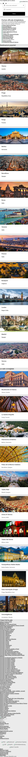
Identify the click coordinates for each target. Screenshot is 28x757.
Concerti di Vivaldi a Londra (7, 661)
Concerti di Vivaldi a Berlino (7, 659)
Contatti (2, 736)
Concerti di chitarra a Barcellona (9, 669)
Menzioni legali (4, 750)
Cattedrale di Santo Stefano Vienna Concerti (12, 625)
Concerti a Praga (4, 643)
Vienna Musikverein (5, 716)
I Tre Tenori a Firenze (5, 685)
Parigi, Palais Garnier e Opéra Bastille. (10, 713)
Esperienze (3, 733)
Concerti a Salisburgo (6, 645)
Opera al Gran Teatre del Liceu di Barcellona (12, 698)
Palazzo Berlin (4, 712)
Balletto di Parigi (4, 623)
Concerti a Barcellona (6, 633)
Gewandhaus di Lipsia (6, 683)
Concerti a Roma (4, 644)
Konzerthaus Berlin (5, 687)
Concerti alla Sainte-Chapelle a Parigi (10, 652)
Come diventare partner (6, 731)
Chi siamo (3, 722)
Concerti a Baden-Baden (6, 631)
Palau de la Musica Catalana (8, 711)
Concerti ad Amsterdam (6, 650)
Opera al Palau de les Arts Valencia (9, 701)
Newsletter (3, 755)
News (1, 749)
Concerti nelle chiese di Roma (8, 676)
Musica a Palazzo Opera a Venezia (9, 693)
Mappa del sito (4, 754)
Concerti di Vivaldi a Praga (7, 664)
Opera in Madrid (4, 708)
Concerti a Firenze (5, 636)
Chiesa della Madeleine (6, 626)
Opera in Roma (4, 709)
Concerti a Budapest (5, 635)
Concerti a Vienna (5, 647)
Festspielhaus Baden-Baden (7, 682)
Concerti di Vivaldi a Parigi (7, 662)
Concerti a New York (5, 640)
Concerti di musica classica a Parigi (10, 671)
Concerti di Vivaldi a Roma (7, 665)
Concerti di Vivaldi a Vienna (7, 667)
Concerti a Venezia (5, 646)
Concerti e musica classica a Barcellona (11, 673)
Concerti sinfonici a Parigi (7, 678)
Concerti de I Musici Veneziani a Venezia (11, 654)
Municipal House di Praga (7, 692)
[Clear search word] (23, 5)
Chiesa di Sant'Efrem (5, 628)
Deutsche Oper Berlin (5, 680)
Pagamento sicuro (5, 727)
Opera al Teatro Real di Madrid (8, 702)
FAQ (1, 737)
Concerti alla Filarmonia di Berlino (9, 651)
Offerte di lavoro (4, 738)
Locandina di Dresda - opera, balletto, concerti (12, 691)
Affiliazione (3, 732)
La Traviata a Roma (5, 690)
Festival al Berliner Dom (6, 681)
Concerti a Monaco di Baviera (8, 639)
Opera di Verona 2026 (6, 706)
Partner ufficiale (4, 723)
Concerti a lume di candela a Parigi (9, 649)
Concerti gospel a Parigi (6, 675)
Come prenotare (4, 726)
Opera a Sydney (4, 697)
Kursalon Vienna (4, 688)
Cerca (14, 14)
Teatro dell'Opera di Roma (7, 714)
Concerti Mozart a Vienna (7, 630)
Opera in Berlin (4, 707)
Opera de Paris (4, 704)
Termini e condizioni (5, 751)
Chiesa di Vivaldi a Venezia (7, 629)
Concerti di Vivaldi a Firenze (7, 660)
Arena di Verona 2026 (6, 622)
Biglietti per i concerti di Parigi (8, 624)
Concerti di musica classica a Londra (10, 670)
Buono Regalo (4, 728)
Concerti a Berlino (5, 634)
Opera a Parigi (4, 696)
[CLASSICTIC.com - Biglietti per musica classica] (23, 2)
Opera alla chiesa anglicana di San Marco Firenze (13, 703)
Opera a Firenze (4, 694)
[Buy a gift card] (14, 717)
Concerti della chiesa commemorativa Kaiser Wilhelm (12, 655)
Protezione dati (4, 752)
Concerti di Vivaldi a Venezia (8, 666)
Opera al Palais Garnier (6, 699)
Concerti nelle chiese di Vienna (8, 677)
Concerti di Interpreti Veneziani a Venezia (11, 657)
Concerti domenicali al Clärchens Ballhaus (11, 672)
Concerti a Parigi (4, 641)
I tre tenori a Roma (5, 686)
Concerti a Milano (5, 638)
